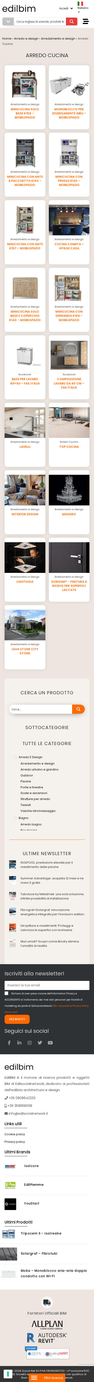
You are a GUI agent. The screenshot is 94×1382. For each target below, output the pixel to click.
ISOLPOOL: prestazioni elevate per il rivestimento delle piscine (47, 864)
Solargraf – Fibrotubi (39, 1253)
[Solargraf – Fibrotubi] (8, 1254)
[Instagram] (29, 1042)
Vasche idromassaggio (38, 811)
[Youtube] (50, 1042)
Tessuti (26, 805)
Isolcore (31, 1166)
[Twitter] (39, 1042)
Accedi (63, 8)
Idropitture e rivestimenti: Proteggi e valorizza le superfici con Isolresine (47, 927)
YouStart (31, 1203)
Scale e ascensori (34, 793)
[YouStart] (13, 1204)
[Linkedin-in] (19, 1042)
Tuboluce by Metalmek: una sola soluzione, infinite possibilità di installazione (52, 896)
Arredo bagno (31, 824)
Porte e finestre (32, 787)
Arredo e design (26, 38)
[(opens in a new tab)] (12, 864)
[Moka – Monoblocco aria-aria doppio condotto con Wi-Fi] (8, 1274)
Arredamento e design (58, 38)
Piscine (26, 781)
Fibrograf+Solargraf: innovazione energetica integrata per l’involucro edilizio (52, 912)
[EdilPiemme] (13, 1185)
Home (6, 38)
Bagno (24, 818)
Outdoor (27, 775)
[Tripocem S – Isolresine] (8, 1234)
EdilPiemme (34, 1184)
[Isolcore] (13, 1167)
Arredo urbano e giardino (40, 769)
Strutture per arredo (35, 799)
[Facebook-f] (9, 1042)
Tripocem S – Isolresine (41, 1233)
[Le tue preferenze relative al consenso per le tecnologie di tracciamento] (8, 1374)
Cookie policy (15, 1134)
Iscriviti (17, 1019)
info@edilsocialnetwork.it (28, 1113)
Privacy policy (15, 1142)
